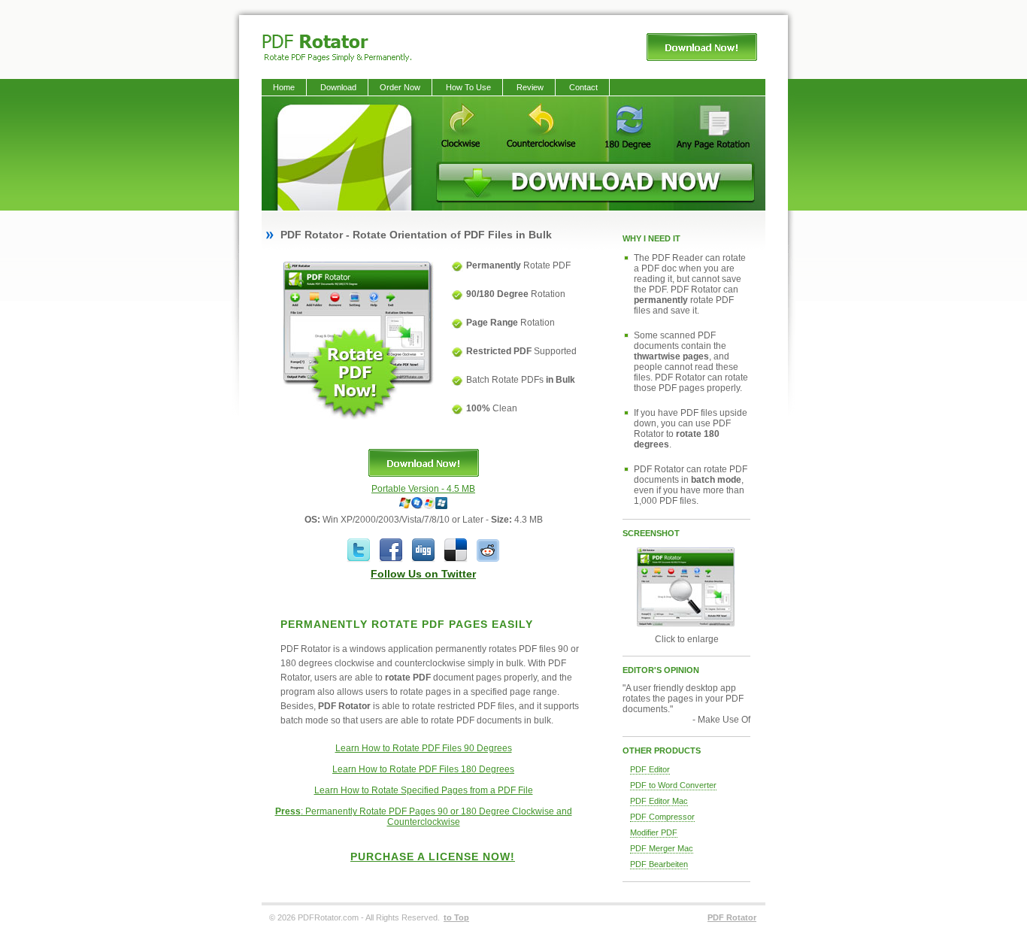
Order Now (400, 87)
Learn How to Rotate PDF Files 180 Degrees (423, 769)
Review (530, 87)
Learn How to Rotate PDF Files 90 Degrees (423, 748)
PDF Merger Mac (661, 848)
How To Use (468, 87)
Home (284, 87)
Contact (583, 87)
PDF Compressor (662, 816)
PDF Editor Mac (659, 800)
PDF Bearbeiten (659, 864)
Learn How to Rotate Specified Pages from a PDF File (423, 790)
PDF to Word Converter (673, 785)
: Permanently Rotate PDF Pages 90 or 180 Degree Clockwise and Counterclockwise (423, 816)
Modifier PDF (653, 832)
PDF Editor (650, 769)
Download (338, 87)
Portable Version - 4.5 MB (423, 489)
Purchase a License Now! (432, 857)
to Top (456, 917)
